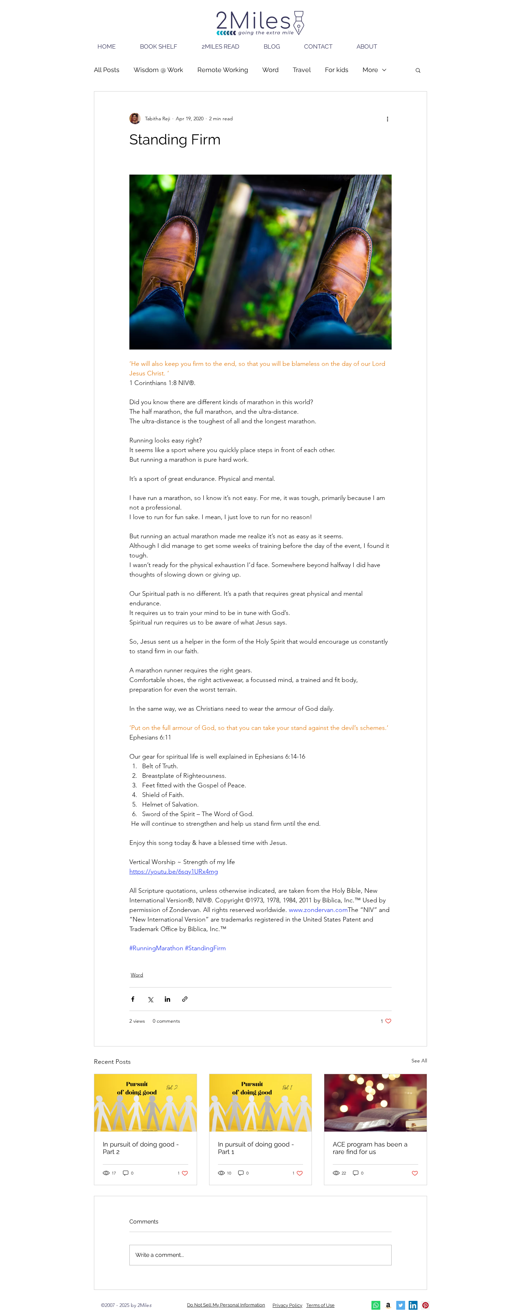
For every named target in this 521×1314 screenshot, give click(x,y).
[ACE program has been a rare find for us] (375, 1103)
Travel (302, 69)
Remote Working (222, 69)
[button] (418, 70)
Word (270, 69)
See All (419, 1060)
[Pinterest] (425, 1305)
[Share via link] (184, 999)
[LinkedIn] (413, 1305)
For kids (336, 69)
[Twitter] (400, 1305)
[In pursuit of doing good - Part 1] (260, 1103)
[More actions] (387, 118)
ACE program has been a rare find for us (370, 1147)
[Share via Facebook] (132, 999)
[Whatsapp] (375, 1305)
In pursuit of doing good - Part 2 (141, 1147)
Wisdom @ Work (158, 69)
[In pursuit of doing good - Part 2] (145, 1103)
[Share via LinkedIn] (167, 999)
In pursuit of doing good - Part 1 (256, 1147)
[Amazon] (388, 1305)
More (370, 69)
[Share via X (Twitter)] (150, 999)
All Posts (106, 69)
